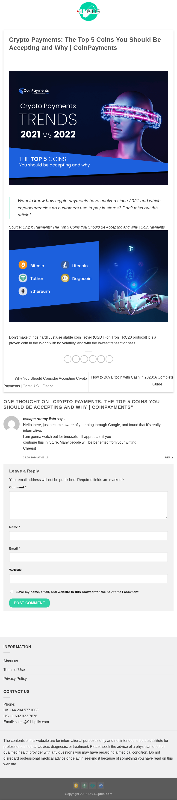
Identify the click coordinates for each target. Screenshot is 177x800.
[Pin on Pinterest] (101, 359)
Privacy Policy (15, 679)
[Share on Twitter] (84, 359)
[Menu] (6, 11)
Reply (169, 457)
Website (15, 570)
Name (14, 527)
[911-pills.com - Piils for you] (88, 11)
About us (10, 661)
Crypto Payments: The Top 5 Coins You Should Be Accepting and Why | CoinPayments (94, 227)
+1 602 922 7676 (23, 716)
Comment (17, 487)
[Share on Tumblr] (109, 359)
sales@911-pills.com (32, 722)
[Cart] (171, 11)
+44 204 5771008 (24, 710)
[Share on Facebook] (76, 359)
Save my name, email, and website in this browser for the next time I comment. (77, 592)
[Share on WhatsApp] (67, 359)
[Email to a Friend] (93, 359)
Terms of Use (14, 670)
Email (14, 548)
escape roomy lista (39, 419)
